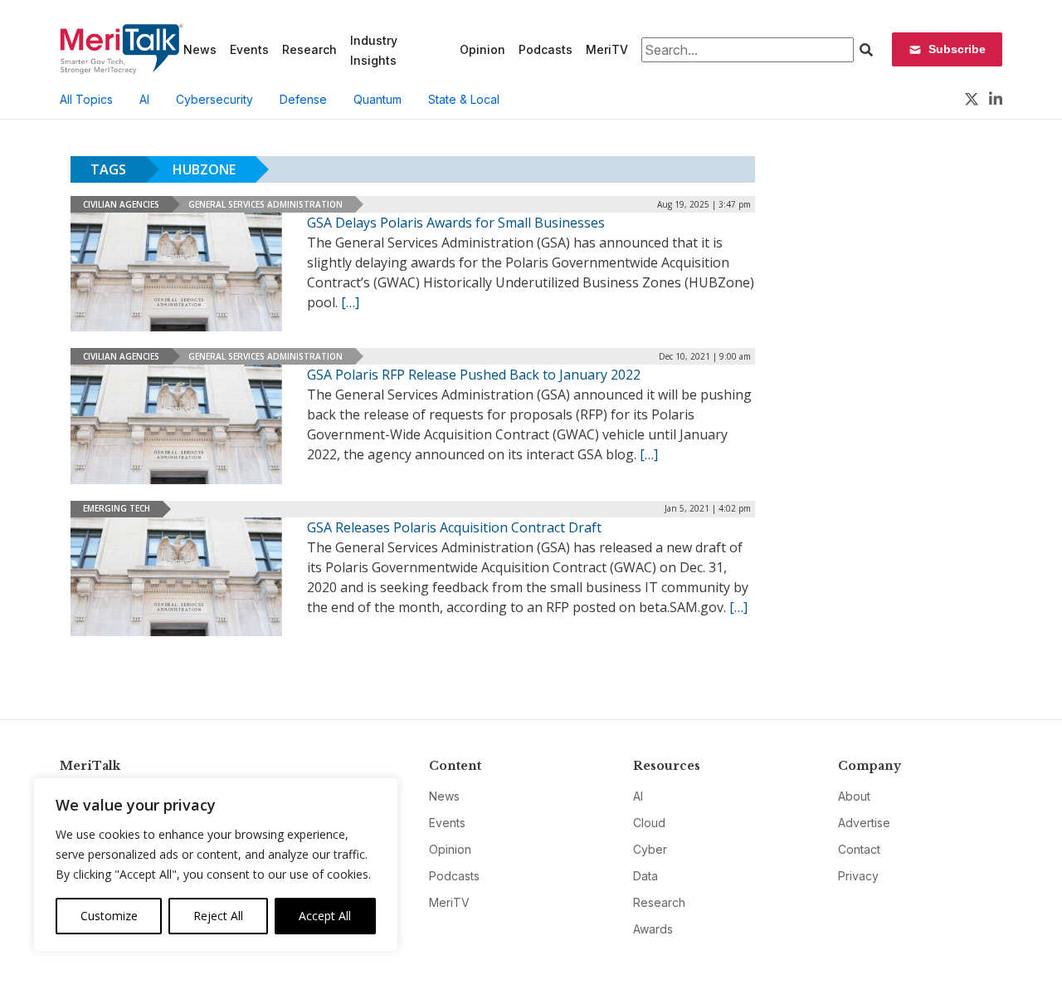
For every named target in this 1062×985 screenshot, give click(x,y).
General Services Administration (265, 204)
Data (645, 876)
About (854, 796)
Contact (859, 849)
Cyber (650, 849)
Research (309, 49)
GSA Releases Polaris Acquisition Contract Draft (454, 527)
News (200, 49)
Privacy (858, 876)
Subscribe (957, 49)
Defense (303, 99)
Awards (653, 929)
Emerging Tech (116, 508)
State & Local (463, 99)
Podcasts (545, 49)
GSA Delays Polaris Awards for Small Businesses (456, 222)
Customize (109, 916)
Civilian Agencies (121, 204)
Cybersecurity (214, 99)
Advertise (864, 823)
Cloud (649, 823)
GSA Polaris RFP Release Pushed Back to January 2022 (474, 374)
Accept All (325, 916)
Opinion (482, 49)
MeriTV (607, 49)
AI (144, 99)
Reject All (218, 916)
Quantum (377, 99)
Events (249, 49)
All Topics (86, 99)
